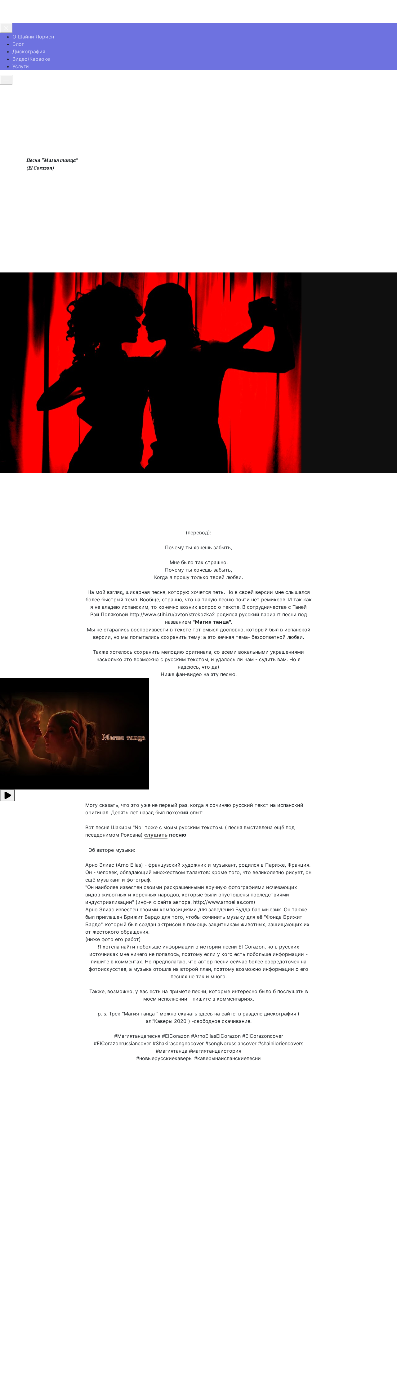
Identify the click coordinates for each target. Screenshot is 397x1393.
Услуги (20, 66)
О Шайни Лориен (33, 36)
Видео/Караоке (31, 59)
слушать (155, 835)
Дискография (28, 51)
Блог (18, 44)
